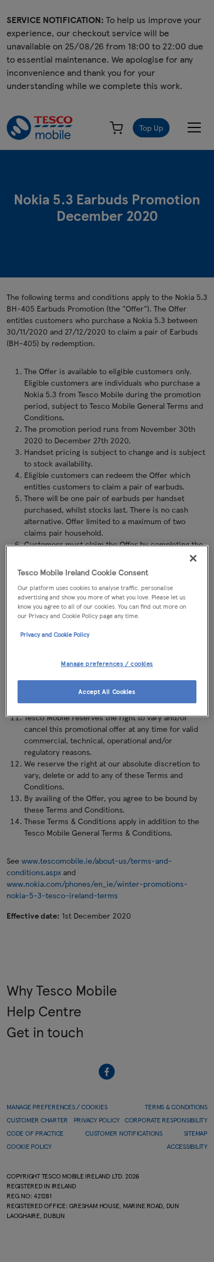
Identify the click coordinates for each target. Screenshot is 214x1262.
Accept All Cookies (106, 691)
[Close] (193, 558)
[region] (107, 631)
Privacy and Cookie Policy (54, 634)
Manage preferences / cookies (107, 663)
